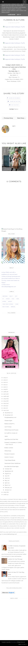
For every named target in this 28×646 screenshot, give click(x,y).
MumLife (10, 301)
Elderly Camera (9, 447)
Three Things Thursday (7, 304)
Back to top (22, 644)
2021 (4, 384)
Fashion (16, 109)
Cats (16, 296)
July (6, 476)
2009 (4, 492)
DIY (3, 298)
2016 (4, 396)
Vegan (16, 304)
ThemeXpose (13, 642)
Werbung (13, 306)
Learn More (11, 14)
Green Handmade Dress (11, 167)
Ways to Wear (5, 306)
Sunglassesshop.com (10, 417)
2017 (4, 394)
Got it (19, 14)
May (6, 480)
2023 (4, 380)
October (7, 469)
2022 (4, 382)
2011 (4, 408)
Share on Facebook (14, 98)
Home (17, 298)
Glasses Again (8, 420)
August (7, 473)
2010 (4, 410)
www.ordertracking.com (10, 534)
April (6, 483)
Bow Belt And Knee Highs (12, 466)
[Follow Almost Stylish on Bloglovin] (8, 593)
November (8, 415)
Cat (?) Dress (8, 427)
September (8, 471)
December (8, 412)
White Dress (8, 451)
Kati (13, 126)
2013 (4, 403)
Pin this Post (15, 104)
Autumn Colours (9, 457)
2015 (4, 398)
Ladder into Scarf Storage (15, 559)
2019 (4, 389)
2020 (4, 387)
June (6, 478)
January (7, 490)
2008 (4, 494)
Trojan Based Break (10, 460)
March (6, 485)
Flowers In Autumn (10, 454)
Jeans (6, 436)
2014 (4, 401)
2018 (4, 391)
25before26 (4, 296)
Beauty (11, 296)
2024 (4, 377)
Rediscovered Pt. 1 (10, 423)
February (7, 487)
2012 (4, 405)
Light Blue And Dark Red (11, 439)
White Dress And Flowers (11, 430)
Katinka (4, 301)
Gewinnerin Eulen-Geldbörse (12, 463)
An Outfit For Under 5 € (11, 433)
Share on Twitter (15, 101)
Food (13, 298)
